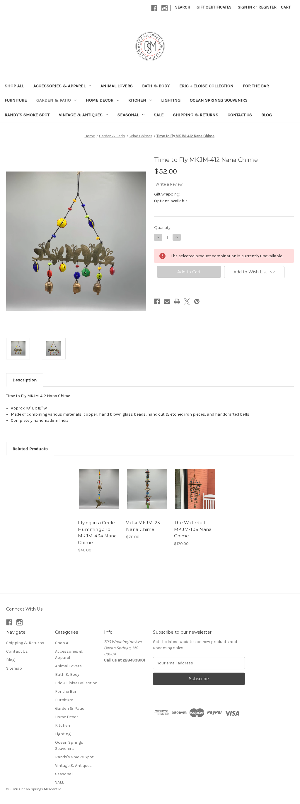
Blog (266, 114)
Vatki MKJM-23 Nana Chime (143, 526)
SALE (159, 114)
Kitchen (137, 100)
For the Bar (256, 85)
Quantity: (162, 227)
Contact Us (240, 114)
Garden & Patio (53, 100)
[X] (187, 301)
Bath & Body (156, 85)
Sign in (245, 7)
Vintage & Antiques (81, 114)
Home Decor (99, 100)
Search (182, 7)
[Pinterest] (197, 301)
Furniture (16, 100)
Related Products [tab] (30, 448)
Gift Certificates (214, 7)
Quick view (98, 483)
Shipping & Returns (195, 114)
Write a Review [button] (169, 184)
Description (25, 380)
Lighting (170, 100)
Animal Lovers (116, 85)
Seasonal (128, 114)
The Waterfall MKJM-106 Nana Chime (193, 529)
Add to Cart (99, 494)
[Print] (177, 301)
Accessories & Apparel (59, 85)
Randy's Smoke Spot (27, 114)
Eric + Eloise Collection (206, 85)
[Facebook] (154, 8)
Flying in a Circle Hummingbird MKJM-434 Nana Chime (97, 532)
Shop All (14, 85)
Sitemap (14, 668)
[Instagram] (164, 8)
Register (267, 7)
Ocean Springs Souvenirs (219, 100)
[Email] (167, 301)
